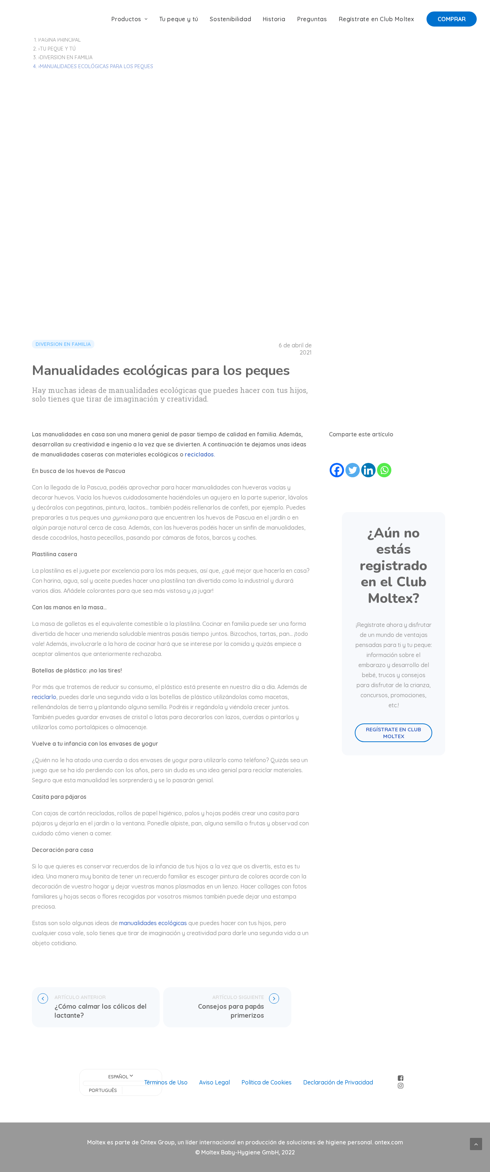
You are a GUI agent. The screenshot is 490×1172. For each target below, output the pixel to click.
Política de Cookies (266, 1082)
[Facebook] (337, 470)
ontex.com (388, 1142)
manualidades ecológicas (153, 923)
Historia (274, 19)
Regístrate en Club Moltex (376, 19)
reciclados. (200, 454)
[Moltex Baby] (36, 19)
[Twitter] (352, 470)
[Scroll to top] (476, 1143)
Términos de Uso (166, 1082)
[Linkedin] (368, 470)
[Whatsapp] (384, 470)
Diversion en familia (66, 57)
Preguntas (312, 19)
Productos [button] (126, 19)
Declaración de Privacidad (338, 1082)
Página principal (59, 40)
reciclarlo (44, 696)
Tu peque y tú (178, 19)
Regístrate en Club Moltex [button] (394, 733)
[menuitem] (132, 19)
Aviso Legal (214, 1082)
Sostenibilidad (230, 19)
